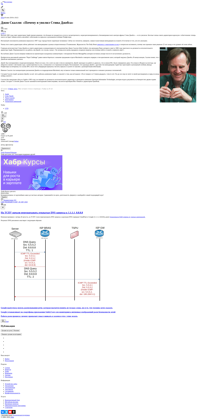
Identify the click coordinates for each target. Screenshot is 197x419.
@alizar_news (12, 89)
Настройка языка (7, 415)
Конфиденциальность (12, 393)
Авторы (7, 375)
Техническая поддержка (21, 415)
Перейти (4, 197)
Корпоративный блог (12, 400)
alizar (2, 17)
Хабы (7, 371)
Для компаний (10, 387)
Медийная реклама (11, 402)
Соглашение (9, 391)
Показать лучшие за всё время (11, 334)
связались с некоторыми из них (108, 44)
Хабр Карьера (5, 152)
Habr (12, 417)
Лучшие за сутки (7, 330)
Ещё (7, 321)
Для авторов (9, 386)
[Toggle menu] (1, 2)
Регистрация (9, 361)
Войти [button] (3, 13)
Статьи (7, 368)
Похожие (16, 330)
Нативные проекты (11, 404)
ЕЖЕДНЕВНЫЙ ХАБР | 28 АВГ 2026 (14, 202)
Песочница (9, 377)
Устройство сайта (11, 384)
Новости (8, 369)
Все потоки (8, 2)
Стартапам (8, 407)
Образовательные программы (15, 405)
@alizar (15, 141)
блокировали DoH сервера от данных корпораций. (127, 217)
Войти (7, 359)
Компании (8, 373)
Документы (9, 389)
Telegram (13, 152)
